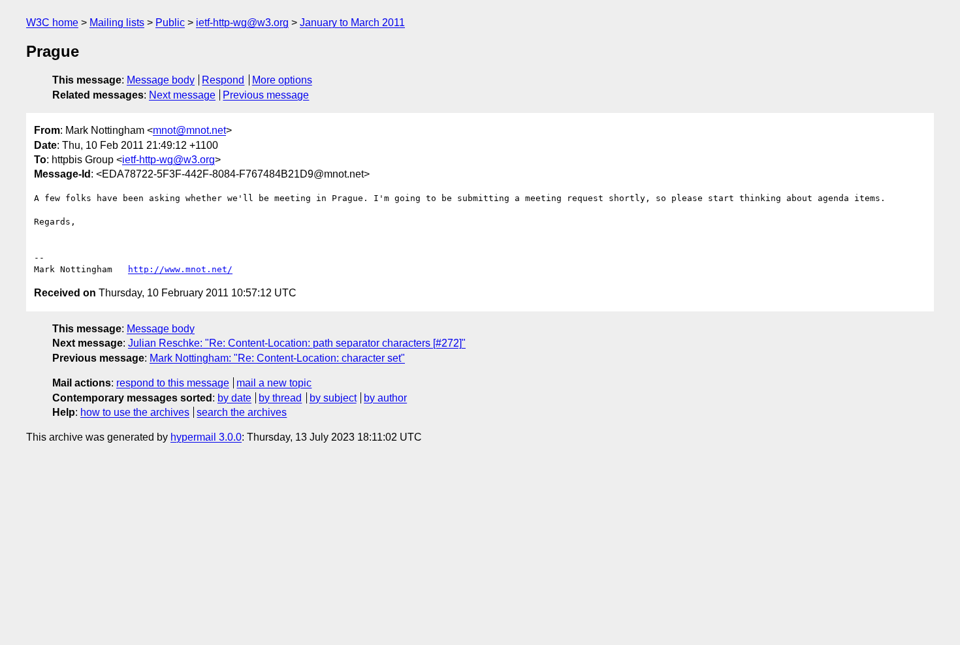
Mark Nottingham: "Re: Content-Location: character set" (277, 358)
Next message (182, 95)
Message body (161, 80)
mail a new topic (274, 382)
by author (385, 397)
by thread (280, 397)
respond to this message (172, 382)
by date (234, 397)
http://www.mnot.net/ (180, 269)
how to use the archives (134, 412)
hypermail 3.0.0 (206, 437)
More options (282, 80)
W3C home (52, 22)
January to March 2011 (352, 22)
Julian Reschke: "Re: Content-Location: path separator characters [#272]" (297, 343)
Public (170, 22)
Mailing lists (116, 22)
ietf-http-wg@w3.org (242, 22)
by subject (333, 397)
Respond (223, 80)
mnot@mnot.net (189, 130)
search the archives (242, 412)
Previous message (266, 95)
